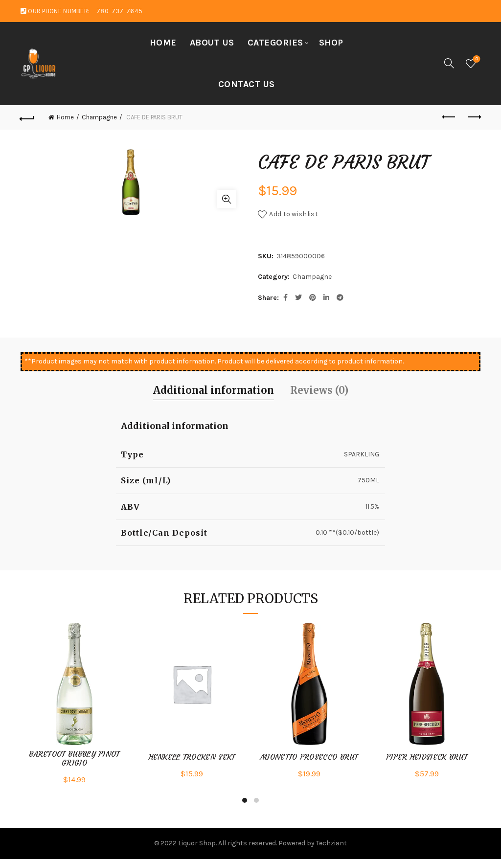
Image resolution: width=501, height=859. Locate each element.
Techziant (331, 843)
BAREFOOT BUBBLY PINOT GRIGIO (74, 759)
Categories (275, 42)
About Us (212, 42)
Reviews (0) (319, 390)
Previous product (449, 117)
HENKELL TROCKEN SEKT (192, 757)
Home (163, 42)
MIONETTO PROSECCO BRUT (309, 757)
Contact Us (246, 84)
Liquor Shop (197, 843)
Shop (331, 42)
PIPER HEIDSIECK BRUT (426, 757)
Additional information (213, 390)
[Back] (27, 117)
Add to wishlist (293, 214)
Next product (473, 117)
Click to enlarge (226, 199)
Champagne (99, 117)
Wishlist (477, 59)
